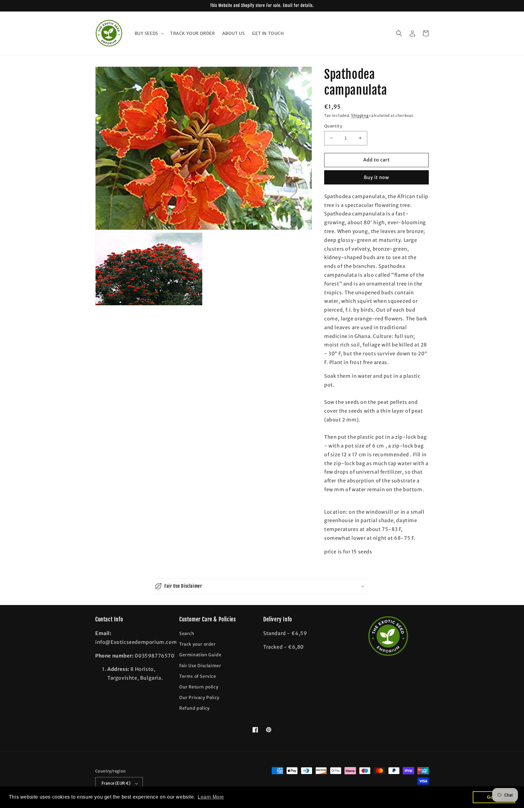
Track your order (197, 644)
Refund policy (194, 708)
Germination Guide (200, 655)
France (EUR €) (116, 783)
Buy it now (376, 177)
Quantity (333, 126)
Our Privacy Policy (199, 697)
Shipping (360, 115)
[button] (148, 33)
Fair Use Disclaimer (200, 665)
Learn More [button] (211, 797)
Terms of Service (197, 676)
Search (186, 633)
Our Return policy (198, 687)
